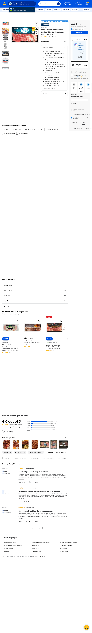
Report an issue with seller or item (82, 114)
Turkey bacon (63, 548)
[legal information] (85, 27)
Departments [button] (7, 9)
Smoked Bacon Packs (66, 545)
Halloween (40, 9)
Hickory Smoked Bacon (10, 542)
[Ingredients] (65, 41)
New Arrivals (66, 9)
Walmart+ (75, 9)
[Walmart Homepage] (4, 3)
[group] (49, 36)
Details (86, 118)
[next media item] (36, 33)
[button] (67, 3)
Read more (21, 479)
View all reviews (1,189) (35, 528)
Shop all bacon (64, 551)
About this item (8, 279)
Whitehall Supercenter (77, 96)
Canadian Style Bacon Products (68, 542)
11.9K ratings (55, 36)
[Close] (33, 9)
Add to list (77, 128)
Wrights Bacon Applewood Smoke (41, 542)
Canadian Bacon (36, 551)
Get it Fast (48, 9)
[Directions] (65, 295)
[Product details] (65, 285)
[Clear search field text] (54, 3)
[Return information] (82, 29)
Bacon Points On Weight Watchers (13, 545)
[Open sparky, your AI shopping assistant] (86, 627)
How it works (80, 57)
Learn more (83, 123)
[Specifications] (65, 290)
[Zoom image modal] (36, 31)
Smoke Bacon (35, 545)
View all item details (49, 88)
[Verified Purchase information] (35, 468)
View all (64, 437)
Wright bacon (35, 548)
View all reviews (8, 431)
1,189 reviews (19, 424)
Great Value (44, 27)
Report (36, 482)
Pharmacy (57, 9)
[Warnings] (65, 306)
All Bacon (6, 551)
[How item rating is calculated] (19, 427)
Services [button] (18, 9)
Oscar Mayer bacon (9, 548)
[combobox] (49, 3)
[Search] (58, 3)
